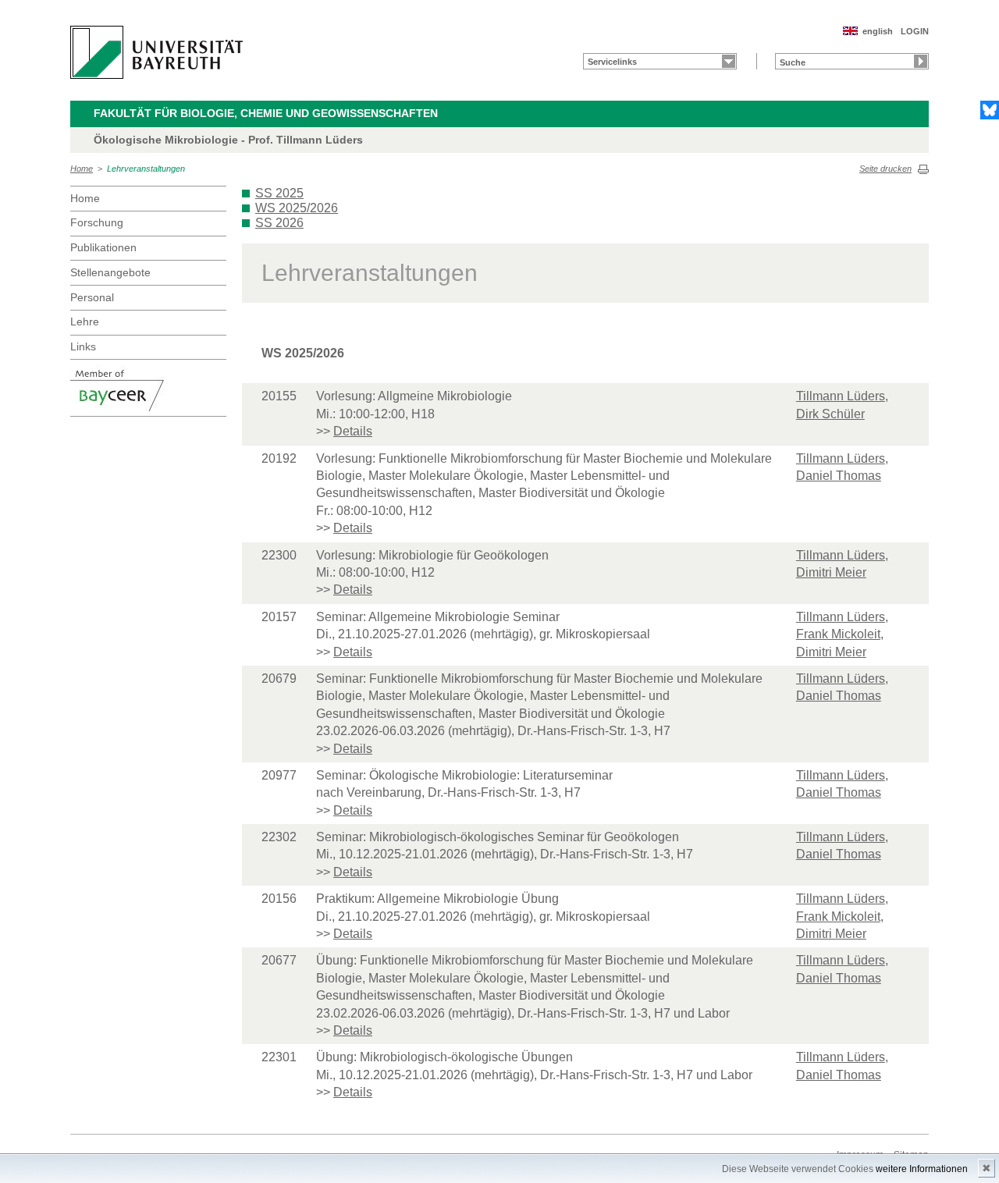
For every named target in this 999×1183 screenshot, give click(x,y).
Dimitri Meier (831, 572)
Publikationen (103, 247)
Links (83, 346)
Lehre (84, 321)
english (877, 31)
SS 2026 (279, 222)
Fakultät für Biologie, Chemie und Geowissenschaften (266, 113)
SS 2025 (279, 193)
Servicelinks (612, 61)
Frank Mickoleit (838, 634)
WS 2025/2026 (296, 208)
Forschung (96, 222)
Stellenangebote (110, 272)
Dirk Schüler (830, 414)
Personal (92, 297)
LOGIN (915, 31)
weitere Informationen (922, 1168)
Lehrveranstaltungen (146, 168)
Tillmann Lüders (840, 396)
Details (352, 431)
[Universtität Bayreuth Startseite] (156, 52)
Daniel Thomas (838, 475)
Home (81, 168)
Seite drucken (885, 168)
